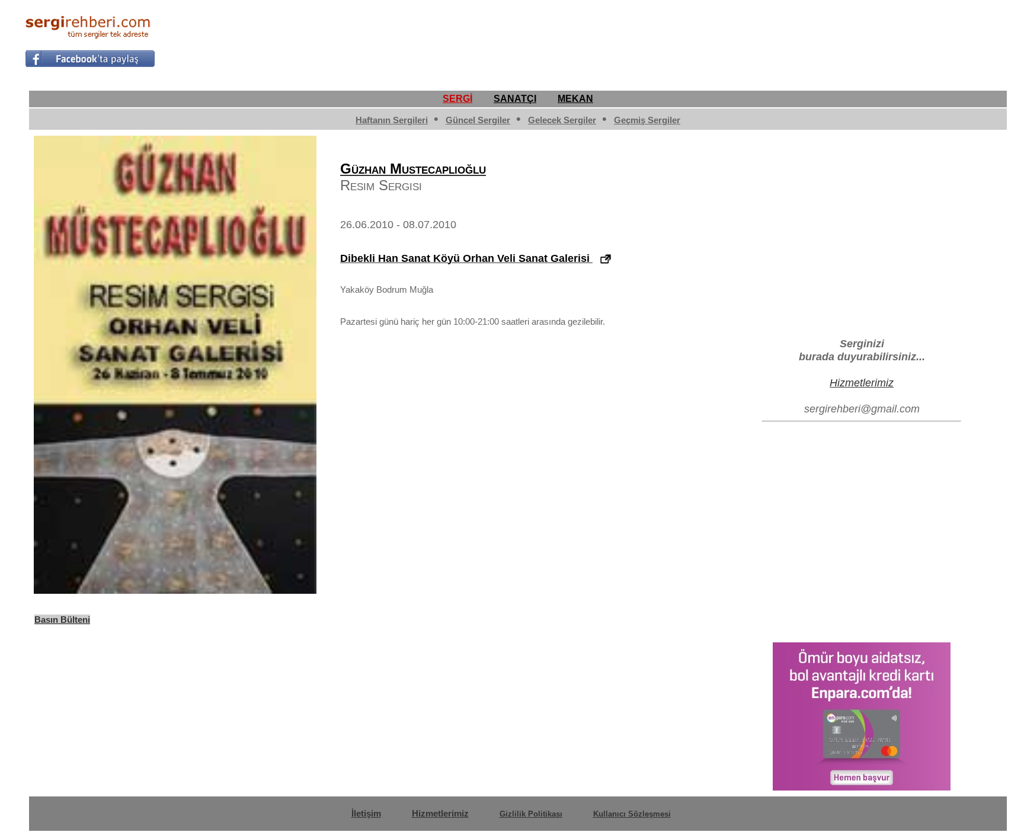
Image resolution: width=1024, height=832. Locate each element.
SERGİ (457, 99)
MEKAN (575, 99)
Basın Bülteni (62, 620)
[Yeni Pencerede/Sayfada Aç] (606, 259)
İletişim (366, 813)
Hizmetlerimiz (862, 382)
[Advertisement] (783, 39)
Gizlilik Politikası (531, 813)
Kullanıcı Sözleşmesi (632, 813)
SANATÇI (515, 99)
